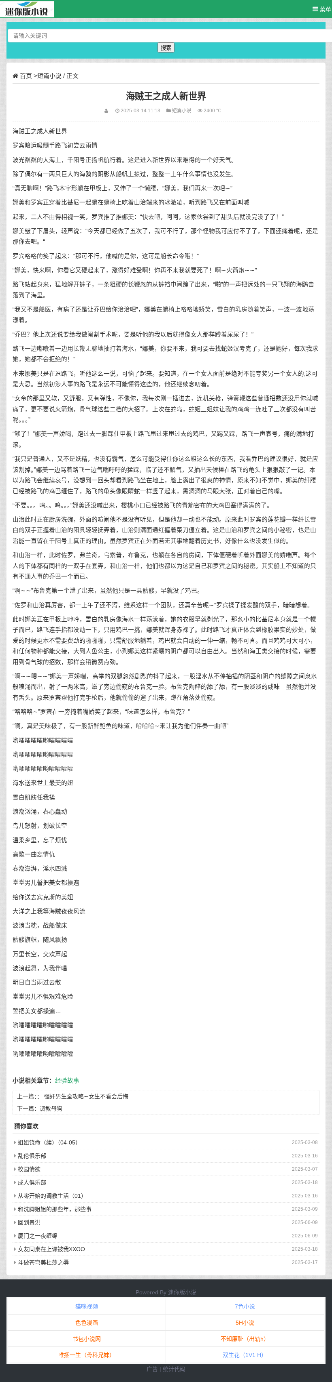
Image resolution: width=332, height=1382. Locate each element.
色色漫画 (86, 1322)
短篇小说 (49, 75)
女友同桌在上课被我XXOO (51, 1249)
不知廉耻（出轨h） (245, 1339)
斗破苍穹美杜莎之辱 (43, 1262)
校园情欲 (29, 1169)
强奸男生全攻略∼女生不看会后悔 (86, 1096)
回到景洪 (29, 1222)
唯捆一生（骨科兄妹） (86, 1355)
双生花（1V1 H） (245, 1355)
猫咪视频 (86, 1306)
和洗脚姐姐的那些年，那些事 (55, 1209)
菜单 (324, 9)
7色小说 (245, 1306)
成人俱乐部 (32, 1182)
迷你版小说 (182, 1292)
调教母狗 (51, 1108)
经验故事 (67, 1080)
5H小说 (245, 1322)
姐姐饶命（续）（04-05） (49, 1142)
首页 (26, 75)
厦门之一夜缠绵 (37, 1236)
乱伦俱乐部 (32, 1156)
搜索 (166, 48)
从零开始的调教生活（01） (52, 1196)
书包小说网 (86, 1339)
